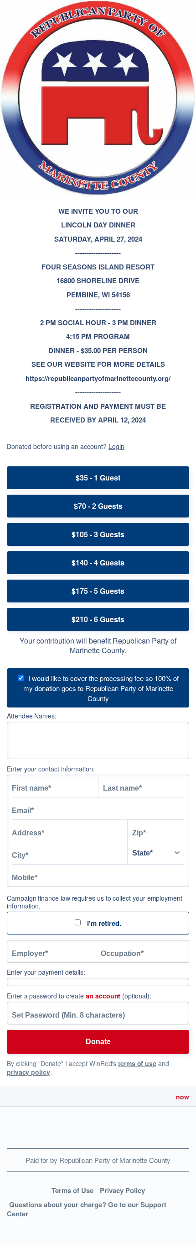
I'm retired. (103, 923)
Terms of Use (72, 1190)
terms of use (137, 1063)
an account (103, 995)
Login (116, 446)
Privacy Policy (122, 1190)
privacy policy (28, 1072)
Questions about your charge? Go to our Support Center (86, 1209)
